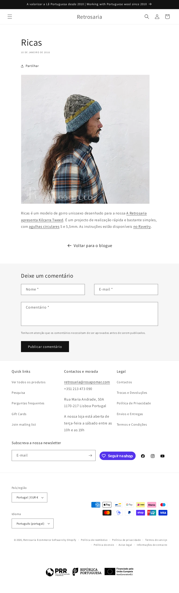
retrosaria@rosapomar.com (87, 381)
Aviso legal (125, 544)
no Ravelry (142, 226)
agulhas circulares (44, 226)
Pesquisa (18, 392)
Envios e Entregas (130, 414)
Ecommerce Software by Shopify (56, 539)
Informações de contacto (152, 544)
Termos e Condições (132, 424)
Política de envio (104, 544)
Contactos (124, 382)
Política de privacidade (126, 539)
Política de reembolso (94, 539)
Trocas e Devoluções (132, 392)
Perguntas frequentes (28, 403)
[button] (10, 16)
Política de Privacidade (134, 403)
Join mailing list (24, 424)
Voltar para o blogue (93, 245)
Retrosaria (29, 539)
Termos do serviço (156, 539)
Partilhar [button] (32, 66)
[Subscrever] (90, 455)
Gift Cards (19, 414)
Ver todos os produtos (29, 382)
